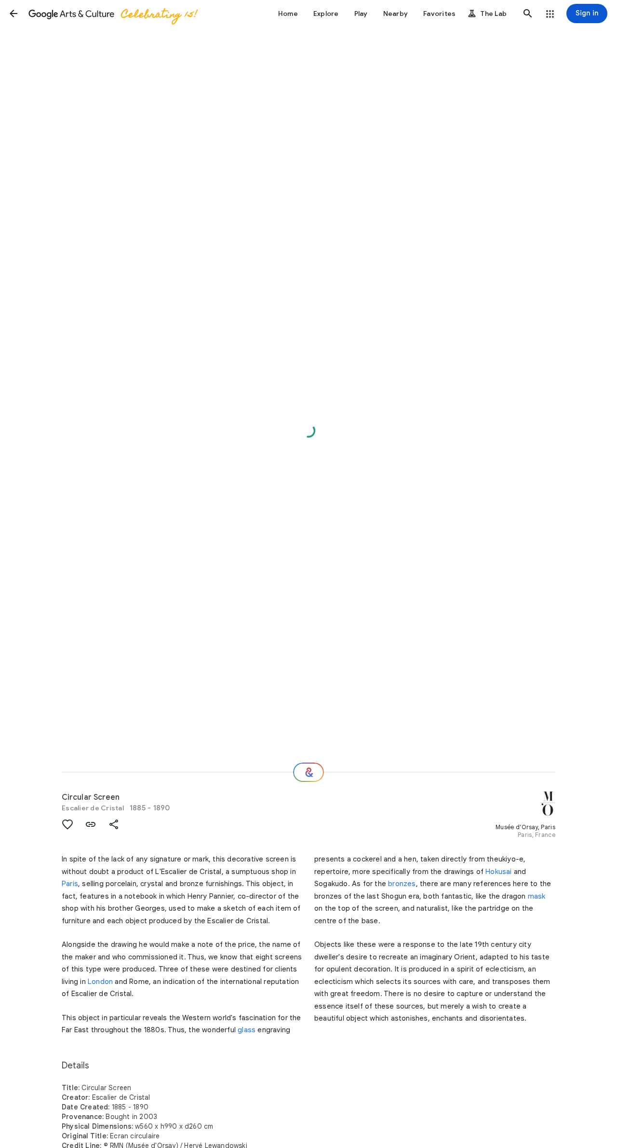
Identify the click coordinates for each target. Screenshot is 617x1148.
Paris (70, 883)
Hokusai (498, 871)
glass (246, 1029)
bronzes (402, 883)
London (100, 981)
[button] (13, 13)
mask (537, 896)
